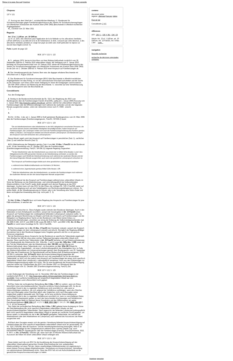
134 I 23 (114, 35)
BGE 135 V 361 (51, 302)
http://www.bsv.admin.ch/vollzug (31, 103)
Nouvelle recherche (99, 54)
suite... (100, 43)
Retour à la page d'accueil (12, 2)
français (109, 16)
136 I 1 (98, 35)
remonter (100, 359)
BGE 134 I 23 (75, 302)
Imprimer (26, 2)
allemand (101, 16)
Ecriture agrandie (80, 2)
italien (115, 16)
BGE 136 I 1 (30, 302)
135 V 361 (106, 35)
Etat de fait (96, 20)
